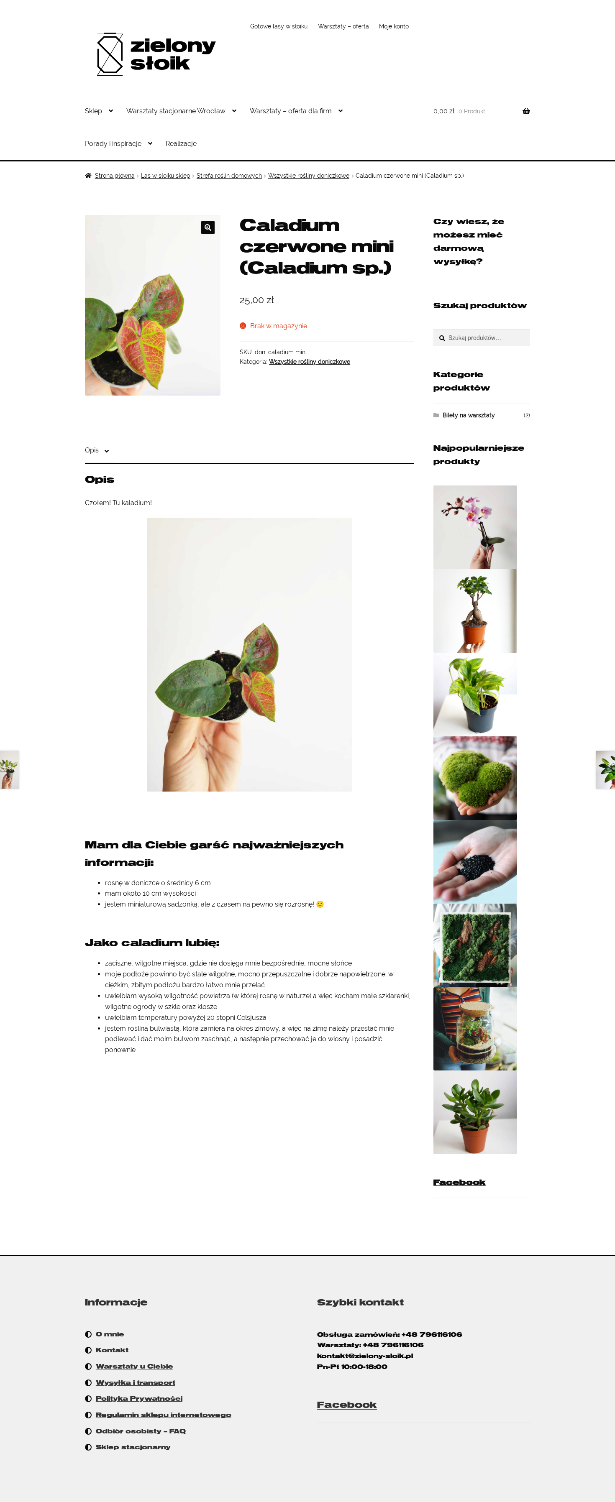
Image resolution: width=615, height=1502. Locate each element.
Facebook (459, 1182)
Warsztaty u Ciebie (134, 1366)
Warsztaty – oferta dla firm (291, 111)
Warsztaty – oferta (343, 26)
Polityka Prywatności (139, 1398)
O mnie (110, 1334)
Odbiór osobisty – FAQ (141, 1431)
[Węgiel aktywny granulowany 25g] (481, 862)
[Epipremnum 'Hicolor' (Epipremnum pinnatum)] (481, 694)
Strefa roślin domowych (229, 175)
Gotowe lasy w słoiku (279, 26)
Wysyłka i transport (135, 1382)
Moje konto (394, 26)
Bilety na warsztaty (469, 415)
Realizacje (181, 144)
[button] (208, 227)
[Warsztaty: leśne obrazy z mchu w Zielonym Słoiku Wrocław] (481, 945)
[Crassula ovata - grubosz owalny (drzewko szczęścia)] (481, 1112)
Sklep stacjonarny (133, 1447)
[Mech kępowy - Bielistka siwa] (481, 778)
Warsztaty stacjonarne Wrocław (176, 111)
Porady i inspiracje (113, 144)
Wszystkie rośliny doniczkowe (308, 175)
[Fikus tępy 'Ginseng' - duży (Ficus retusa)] (481, 611)
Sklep (93, 111)
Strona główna (115, 175)
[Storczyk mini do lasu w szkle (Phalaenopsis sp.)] (481, 527)
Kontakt (112, 1350)
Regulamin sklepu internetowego (163, 1415)
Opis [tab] (92, 450)
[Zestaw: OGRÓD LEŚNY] (481, 1028)
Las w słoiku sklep (165, 175)
